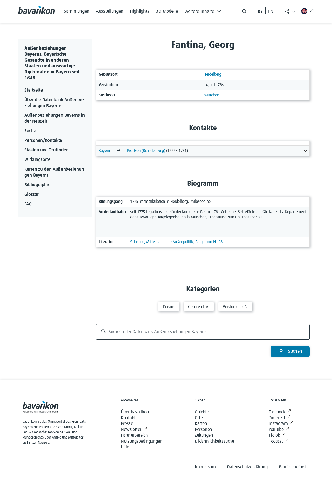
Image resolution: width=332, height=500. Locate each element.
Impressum (205, 467)
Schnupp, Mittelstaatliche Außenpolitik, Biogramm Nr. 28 (176, 242)
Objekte (202, 412)
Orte (199, 418)
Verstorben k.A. (235, 307)
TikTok (274, 435)
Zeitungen (204, 435)
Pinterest (277, 418)
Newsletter (131, 429)
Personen (203, 429)
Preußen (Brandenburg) (146, 151)
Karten (201, 423)
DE (260, 11)
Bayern (104, 151)
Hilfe (125, 447)
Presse (127, 423)
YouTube (276, 429)
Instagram (278, 423)
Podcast (276, 441)
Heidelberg (212, 74)
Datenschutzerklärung (247, 467)
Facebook (277, 412)
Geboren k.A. (198, 307)
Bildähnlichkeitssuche (214, 441)
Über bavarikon (135, 412)
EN (270, 11)
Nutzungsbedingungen (141, 441)
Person (168, 307)
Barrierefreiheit (293, 467)
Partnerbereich (134, 435)
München (211, 95)
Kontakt (128, 418)
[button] (204, 10)
